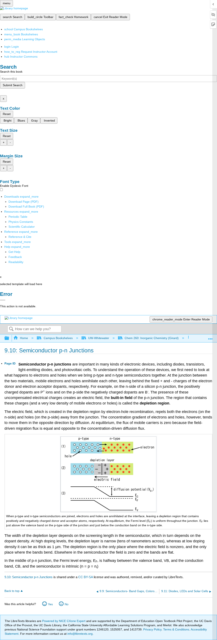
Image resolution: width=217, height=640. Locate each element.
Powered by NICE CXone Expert (64, 621)
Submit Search (12, 85)
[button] (15, 257)
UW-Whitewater (98, 338)
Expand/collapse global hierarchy (9, 338)
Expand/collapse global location (210, 337)
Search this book (11, 71)
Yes (50, 604)
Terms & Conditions (176, 629)
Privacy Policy (152, 629)
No (66, 604)
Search (11, 329)
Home (24, 338)
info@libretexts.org (80, 633)
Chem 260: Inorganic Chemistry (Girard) (151, 338)
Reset (7, 114)
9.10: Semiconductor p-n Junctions (28, 577)
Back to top (11, 591)
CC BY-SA (86, 577)
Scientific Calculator (21, 226)
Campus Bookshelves (58, 338)
